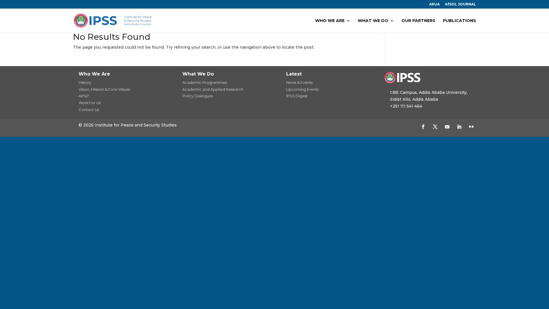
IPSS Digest (297, 96)
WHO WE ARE (330, 21)
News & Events (299, 82)
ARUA (434, 4)
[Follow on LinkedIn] (459, 127)
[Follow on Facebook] (423, 127)
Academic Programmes (204, 82)
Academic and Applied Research (212, 89)
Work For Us (90, 102)
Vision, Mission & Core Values (104, 89)
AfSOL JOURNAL (460, 4)
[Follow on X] (435, 127)
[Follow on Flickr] (471, 127)
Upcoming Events (302, 89)
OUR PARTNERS (418, 21)
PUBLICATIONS (459, 21)
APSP (84, 96)
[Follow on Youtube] (447, 127)
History (85, 82)
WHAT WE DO (373, 21)
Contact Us (89, 109)
